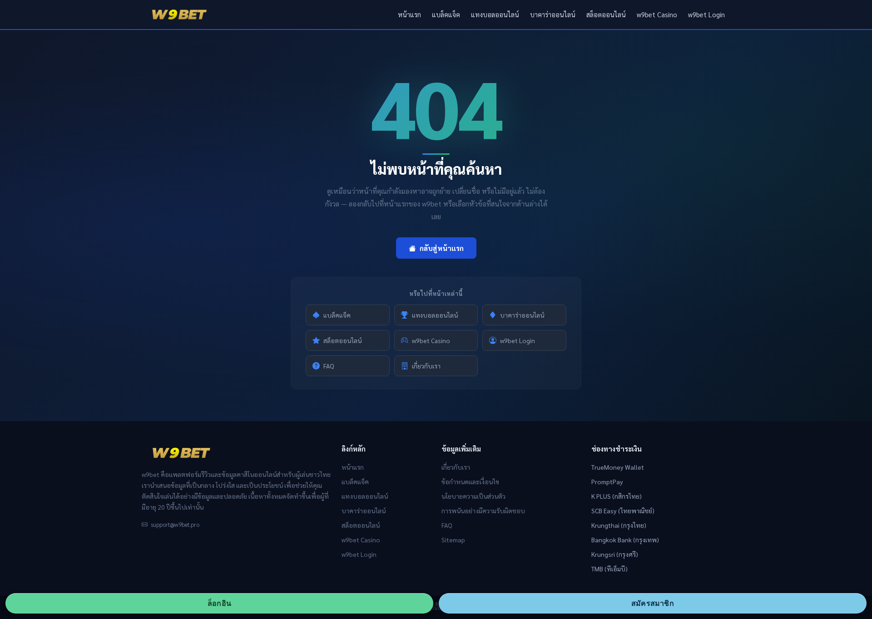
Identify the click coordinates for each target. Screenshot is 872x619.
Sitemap (453, 539)
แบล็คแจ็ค (446, 14)
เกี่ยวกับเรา (426, 366)
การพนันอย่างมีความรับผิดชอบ (483, 510)
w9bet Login (706, 14)
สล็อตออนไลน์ (606, 14)
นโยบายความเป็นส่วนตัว (473, 496)
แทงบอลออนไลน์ (495, 14)
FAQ (328, 366)
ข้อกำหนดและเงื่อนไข (470, 481)
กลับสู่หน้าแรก (442, 248)
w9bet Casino (657, 14)
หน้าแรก (409, 14)
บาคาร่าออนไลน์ (552, 14)
